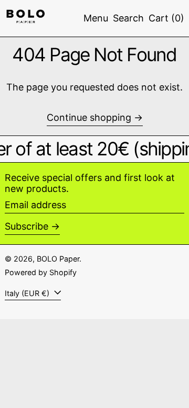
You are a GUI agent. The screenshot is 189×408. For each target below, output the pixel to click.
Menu (95, 18)
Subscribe (26, 226)
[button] (128, 18)
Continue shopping (89, 117)
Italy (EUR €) (28, 293)
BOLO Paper (58, 258)
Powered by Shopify (41, 272)
